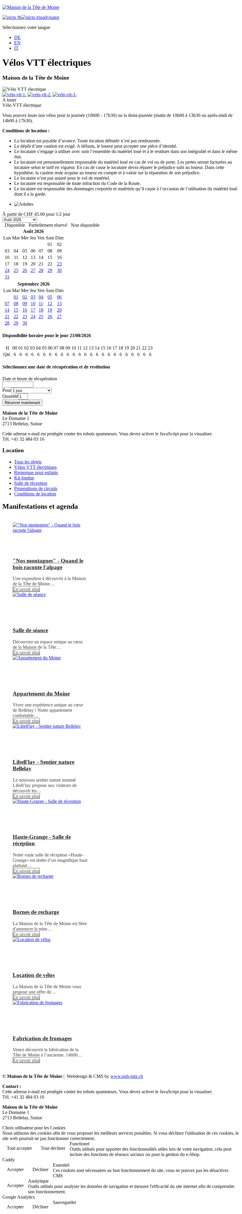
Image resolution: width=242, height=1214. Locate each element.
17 (33, 310)
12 (50, 303)
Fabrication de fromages (42, 1038)
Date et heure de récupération (29, 378)
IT (16, 48)
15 (16, 310)
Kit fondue (24, 477)
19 (50, 310)
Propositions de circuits (35, 488)
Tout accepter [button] (19, 1148)
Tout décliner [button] (53, 1148)
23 (59, 263)
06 (59, 297)
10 (33, 303)
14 (7, 310)
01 (16, 297)
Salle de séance (30, 630)
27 (33, 270)
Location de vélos (34, 975)
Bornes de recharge (36, 912)
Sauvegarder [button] (64, 1202)
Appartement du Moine (41, 693)
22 (16, 316)
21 (7, 316)
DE (17, 37)
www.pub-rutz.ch (126, 1076)
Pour (6, 390)
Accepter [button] (15, 1169)
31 (7, 276)
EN (17, 42)
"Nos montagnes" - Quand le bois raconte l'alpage (48, 564)
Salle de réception (30, 483)
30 (59, 270)
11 (41, 303)
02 (24, 297)
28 (41, 270)
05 (50, 297)
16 (24, 310)
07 (7, 303)
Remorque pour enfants (36, 472)
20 (59, 310)
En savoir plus (26, 589)
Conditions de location (35, 493)
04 (41, 297)
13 (59, 303)
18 (41, 310)
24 (7, 270)
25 (16, 270)
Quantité (10, 396)
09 (24, 303)
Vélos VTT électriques (35, 467)
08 (16, 303)
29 (50, 270)
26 (24, 270)
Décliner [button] (40, 1169)
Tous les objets (28, 461)
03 (33, 297)
